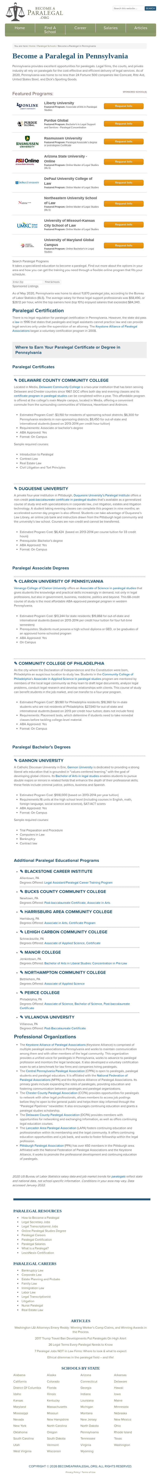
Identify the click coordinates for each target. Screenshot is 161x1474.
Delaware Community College (59, 387)
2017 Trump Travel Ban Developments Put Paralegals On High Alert (80, 1338)
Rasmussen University (63, 138)
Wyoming (86, 1451)
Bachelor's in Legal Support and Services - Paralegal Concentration (69, 126)
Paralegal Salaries (34, 1244)
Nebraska (120, 1413)
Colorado (53, 1382)
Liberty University (59, 103)
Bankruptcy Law (32, 1270)
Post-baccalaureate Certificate (65, 903)
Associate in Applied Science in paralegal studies (67, 679)
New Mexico (122, 1420)
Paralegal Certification (37, 1240)
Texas (118, 1439)
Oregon (52, 1432)
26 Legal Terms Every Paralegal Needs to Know (80, 1345)
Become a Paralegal (34, 12)
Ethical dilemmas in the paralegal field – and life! (80, 1357)
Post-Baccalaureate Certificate (65, 1028)
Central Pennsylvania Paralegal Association (55, 1071)
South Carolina (23, 1439)
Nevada (18, 1420)
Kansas (18, 1401)
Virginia (85, 1445)
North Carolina (57, 1426)
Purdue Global (56, 120)
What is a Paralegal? (35, 1248)
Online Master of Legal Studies (82, 187)
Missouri (52, 1413)
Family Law (29, 1284)
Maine (118, 1401)
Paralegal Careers (34, 1235)
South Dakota (56, 1439)
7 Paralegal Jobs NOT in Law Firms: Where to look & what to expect (80, 1351)
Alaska (51, 1375)
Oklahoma (20, 1432)
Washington (122, 1445)
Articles (140, 28)
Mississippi (20, 1413)
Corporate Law (32, 1275)
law (17, 322)
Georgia (85, 1388)
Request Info (123, 106)
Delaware (120, 1382)
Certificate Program (82, 923)
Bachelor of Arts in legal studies (77, 776)
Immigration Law (33, 1288)
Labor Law (29, 1292)
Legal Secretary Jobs (36, 1222)
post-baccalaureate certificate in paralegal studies (63, 500)
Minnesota (121, 1407)
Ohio (117, 1426)
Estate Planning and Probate (41, 1279)
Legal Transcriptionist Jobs (40, 1226)
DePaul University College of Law (68, 181)
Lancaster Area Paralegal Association (51, 1128)
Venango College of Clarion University (40, 588)
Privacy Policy (73, 1472)
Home (20, 28)
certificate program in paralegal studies (40, 396)
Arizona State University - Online (65, 158)
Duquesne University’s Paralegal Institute (102, 495)
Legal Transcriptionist (36, 1297)
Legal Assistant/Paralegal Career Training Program (78, 883)
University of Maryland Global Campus (69, 242)
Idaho (17, 1394)
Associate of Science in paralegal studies (108, 588)
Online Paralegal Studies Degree (44, 1231)
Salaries (111, 28)
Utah (16, 1445)
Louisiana (86, 1401)
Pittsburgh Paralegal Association (42, 1146)
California (20, 1382)
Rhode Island (123, 1432)
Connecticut (88, 1382)
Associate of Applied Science (64, 943)
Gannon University (80, 767)
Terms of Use (88, 1472)
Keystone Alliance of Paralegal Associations (56, 1045)
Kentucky (53, 1401)
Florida (51, 1388)
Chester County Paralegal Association (52, 1093)
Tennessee (87, 1439)
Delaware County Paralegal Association (53, 1115)
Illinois (51, 1394)
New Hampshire (58, 1420)
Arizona (85, 1375)
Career (80, 28)
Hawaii (118, 1388)
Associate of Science (58, 1004)
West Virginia (22, 1451)
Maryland (19, 1407)
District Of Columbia (27, 1388)
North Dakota (89, 1426)
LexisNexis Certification (38, 1253)
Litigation (28, 1301)
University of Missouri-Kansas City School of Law (69, 223)
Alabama (19, 1375)
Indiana (85, 1394)
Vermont (53, 1445)
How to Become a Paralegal (40, 1218)
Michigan (86, 1407)
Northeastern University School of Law (70, 200)
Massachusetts (57, 1407)
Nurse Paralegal (32, 1306)
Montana (86, 1413)
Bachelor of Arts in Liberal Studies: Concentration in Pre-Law (85, 963)
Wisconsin (54, 1451)
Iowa (117, 1394)
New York (19, 1426)
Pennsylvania (89, 1432)
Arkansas (120, 1375)
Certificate (93, 943)
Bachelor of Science (88, 1004)
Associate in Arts (98, 903)
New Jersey (88, 1420)
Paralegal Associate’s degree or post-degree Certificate (70, 144)
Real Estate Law (32, 1310)
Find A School (50, 30)
